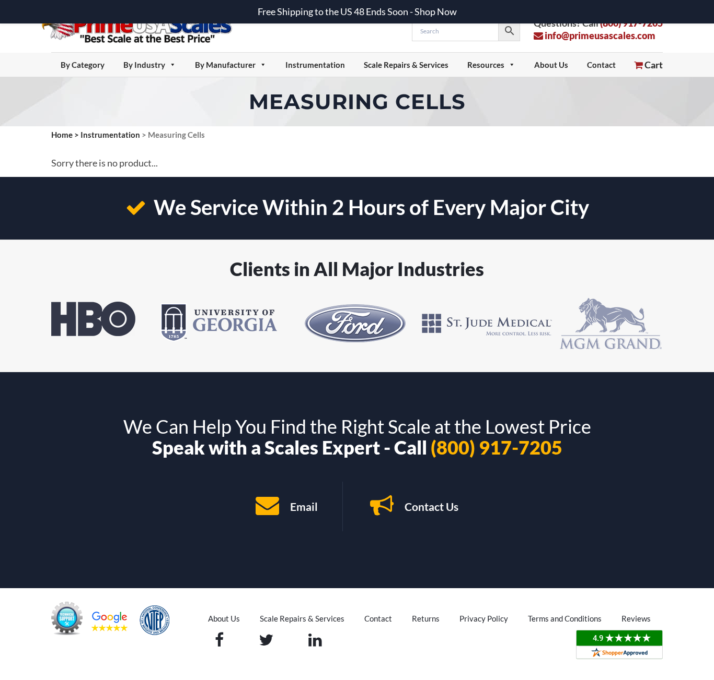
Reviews (636, 618)
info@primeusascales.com (599, 35)
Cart (653, 64)
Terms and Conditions (565, 618)
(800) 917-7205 (496, 447)
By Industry (144, 64)
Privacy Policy (483, 618)
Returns (426, 618)
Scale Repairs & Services (406, 64)
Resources (485, 64)
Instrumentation (315, 64)
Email (303, 506)
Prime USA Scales (143, 25)
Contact (601, 64)
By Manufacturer (225, 64)
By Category (83, 64)
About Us (551, 64)
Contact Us (430, 506)
